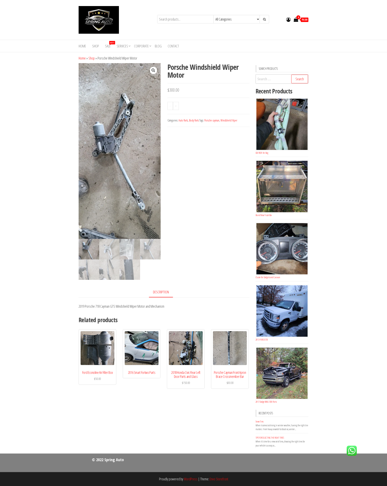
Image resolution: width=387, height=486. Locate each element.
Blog (158, 46)
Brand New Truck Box (264, 215)
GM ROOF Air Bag (262, 153)
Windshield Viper (229, 120)
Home (82, 46)
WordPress (191, 479)
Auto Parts (183, 120)
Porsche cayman (211, 120)
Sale (109, 44)
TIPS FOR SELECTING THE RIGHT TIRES (270, 437)
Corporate (141, 46)
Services (122, 46)
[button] (153, 70)
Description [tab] (161, 292)
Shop (95, 46)
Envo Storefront (219, 479)
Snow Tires (260, 421)
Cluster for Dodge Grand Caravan (268, 277)
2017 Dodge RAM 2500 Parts (266, 401)
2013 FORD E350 (262, 339)
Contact (173, 46)
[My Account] (288, 19)
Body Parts (194, 120)
